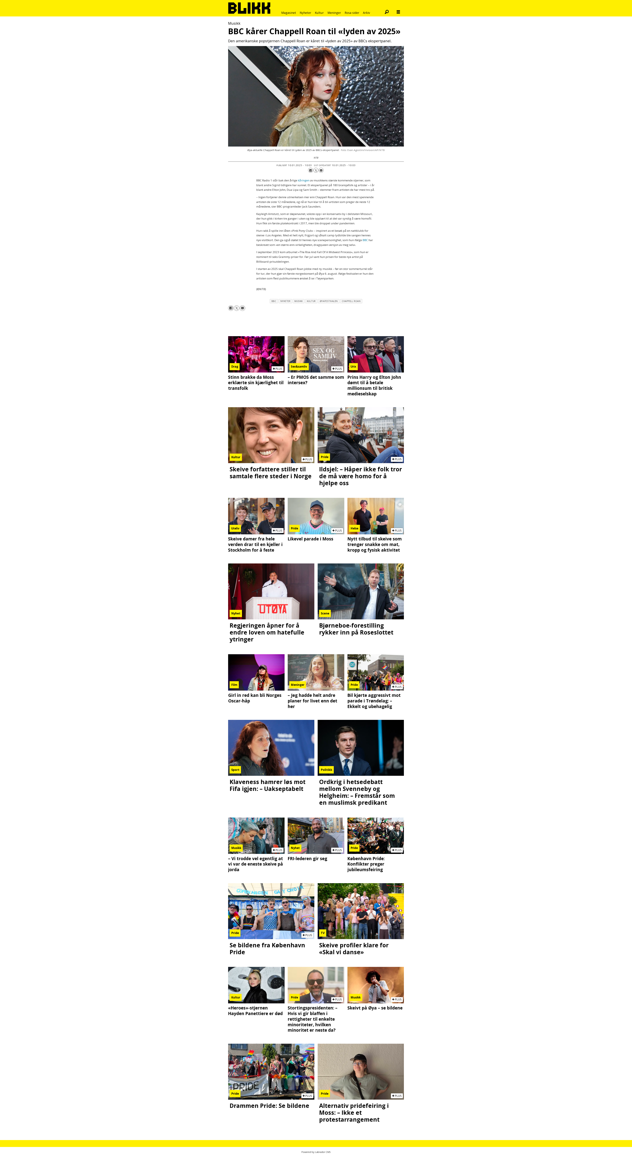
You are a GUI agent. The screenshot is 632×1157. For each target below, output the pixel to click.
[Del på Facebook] (310, 170)
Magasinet (288, 13)
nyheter (285, 301)
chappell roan (351, 301)
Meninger (334, 13)
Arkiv (366, 13)
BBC (366, 240)
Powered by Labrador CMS (316, 1152)
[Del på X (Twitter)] (315, 170)
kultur (311, 301)
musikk (298, 301)
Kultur (319, 13)
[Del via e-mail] (321, 170)
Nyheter (305, 13)
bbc (274, 301)
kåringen (304, 180)
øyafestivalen (329, 301)
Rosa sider (352, 13)
